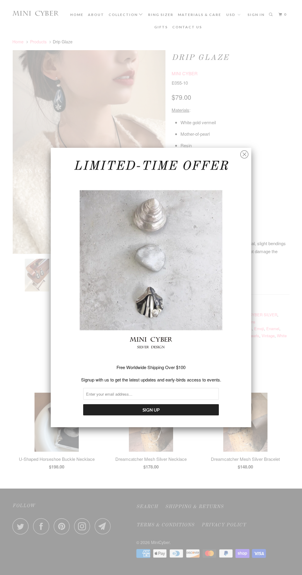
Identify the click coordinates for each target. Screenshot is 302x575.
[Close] (244, 153)
